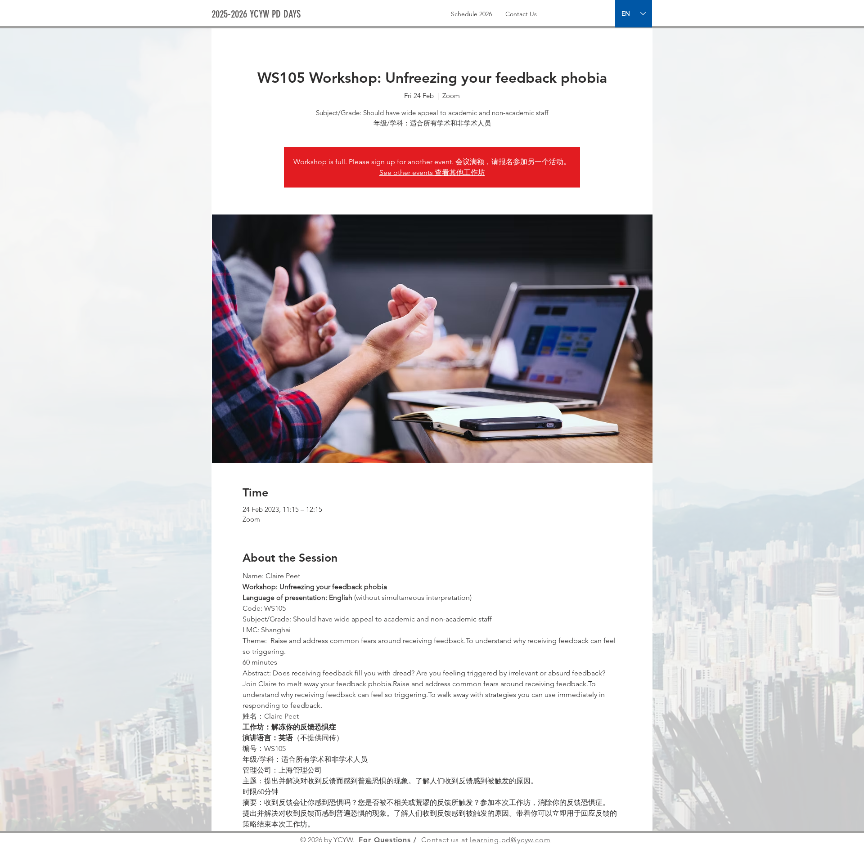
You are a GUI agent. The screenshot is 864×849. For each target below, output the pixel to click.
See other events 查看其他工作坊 (432, 172)
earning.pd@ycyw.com (511, 840)
